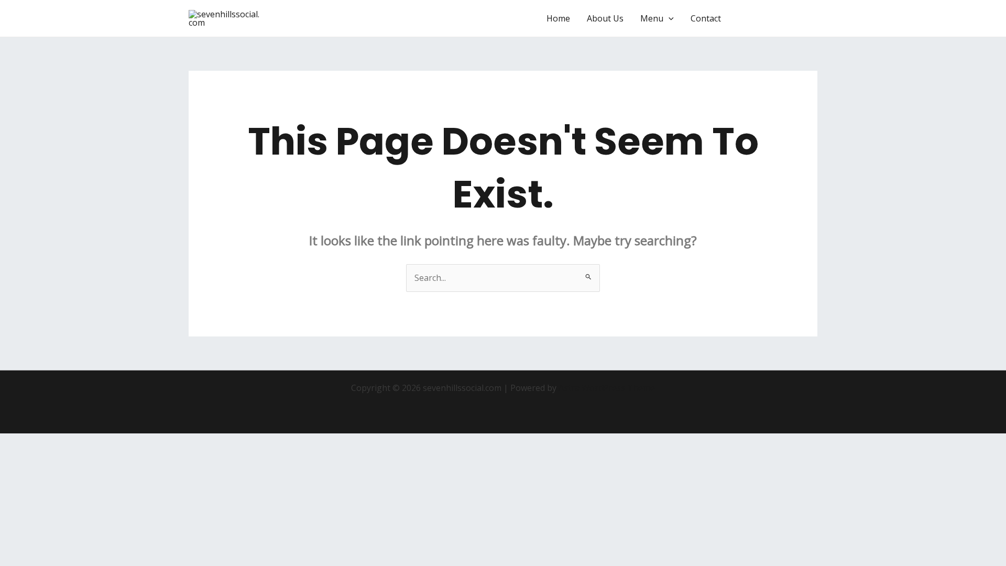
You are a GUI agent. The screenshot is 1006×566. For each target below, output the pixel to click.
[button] (668, 18)
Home (558, 18)
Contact (706, 18)
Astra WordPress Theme (607, 388)
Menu (651, 18)
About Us (605, 18)
